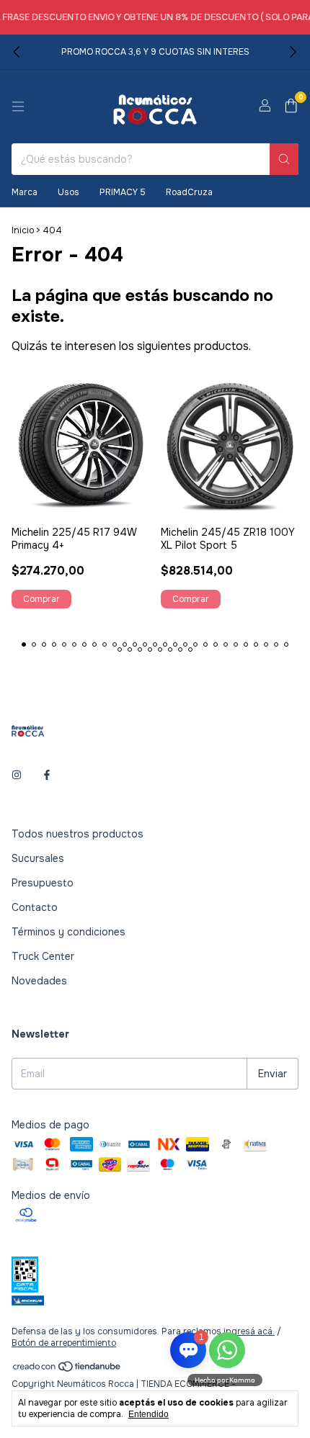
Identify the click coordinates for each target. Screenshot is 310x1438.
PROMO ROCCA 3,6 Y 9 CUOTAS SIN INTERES (155, 52)
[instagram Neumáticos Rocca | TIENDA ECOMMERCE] (17, 774)
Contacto (35, 907)
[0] (290, 107)
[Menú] (18, 106)
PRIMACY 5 (122, 192)
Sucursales (38, 858)
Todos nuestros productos (77, 833)
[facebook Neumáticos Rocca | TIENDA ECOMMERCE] (47, 774)
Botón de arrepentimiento (64, 1343)
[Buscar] (284, 159)
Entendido (148, 1414)
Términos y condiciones (68, 931)
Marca (24, 192)
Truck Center (43, 956)
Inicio (23, 230)
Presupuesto (43, 882)
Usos (68, 192)
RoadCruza (189, 192)
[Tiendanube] (67, 1369)
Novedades (39, 980)
